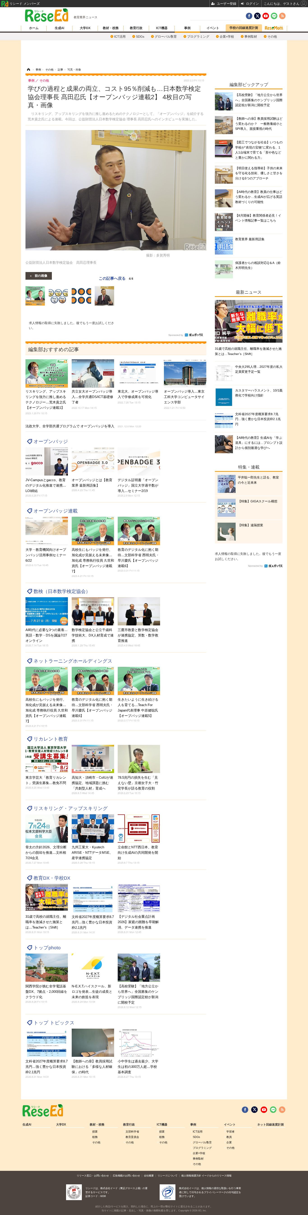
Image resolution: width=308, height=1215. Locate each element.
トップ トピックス (54, 1022)
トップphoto (47, 947)
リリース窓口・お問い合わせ (93, 1175)
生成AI (59, 28)
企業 (229, 1142)
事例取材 (250, 36)
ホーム (34, 28)
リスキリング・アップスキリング (71, 808)
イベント (213, 28)
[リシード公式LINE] (273, 1110)
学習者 (230, 1131)
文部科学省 (132, 1131)
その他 (272, 36)
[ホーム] (28, 69)
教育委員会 (132, 1137)
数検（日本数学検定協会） (62, 591)
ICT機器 (162, 28)
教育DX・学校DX (52, 878)
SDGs (140, 36)
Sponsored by (175, 335)
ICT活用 (120, 36)
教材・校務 (111, 28)
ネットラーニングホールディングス (73, 661)
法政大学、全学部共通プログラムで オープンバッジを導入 (83, 426)
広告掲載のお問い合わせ (126, 1175)
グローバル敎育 (166, 36)
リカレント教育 (51, 738)
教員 (229, 1137)
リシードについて (167, 1175)
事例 (187, 28)
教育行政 (136, 28)
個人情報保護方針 (191, 1175)
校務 (95, 1137)
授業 (95, 1131)
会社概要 (149, 1175)
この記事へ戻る (116, 278)
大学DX (85, 28)
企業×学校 (227, 36)
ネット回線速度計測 (270, 1124)
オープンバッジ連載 (56, 510)
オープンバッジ (51, 441)
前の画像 (41, 275)
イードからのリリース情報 (217, 1175)
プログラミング (198, 36)
